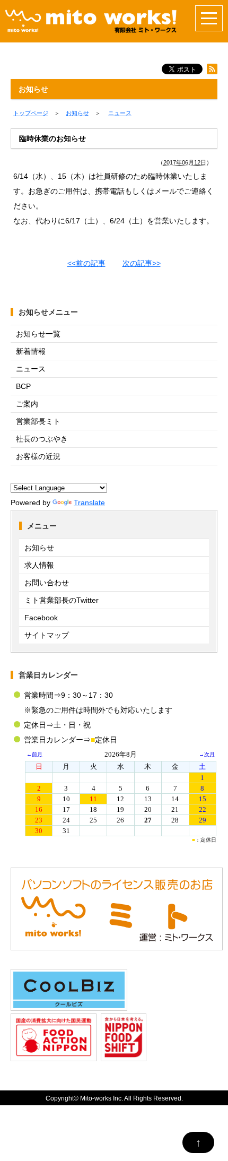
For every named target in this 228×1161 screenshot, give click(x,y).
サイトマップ (46, 635)
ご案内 (27, 404)
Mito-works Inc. (101, 1098)
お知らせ (39, 547)
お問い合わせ (46, 582)
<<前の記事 (86, 263)
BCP (23, 386)
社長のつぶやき (42, 439)
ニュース (31, 369)
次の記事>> (141, 263)
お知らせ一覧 (38, 334)
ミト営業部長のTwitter (61, 600)
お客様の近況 (38, 456)
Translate (89, 502)
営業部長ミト (38, 421)
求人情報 (39, 565)
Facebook (41, 617)
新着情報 (31, 351)
